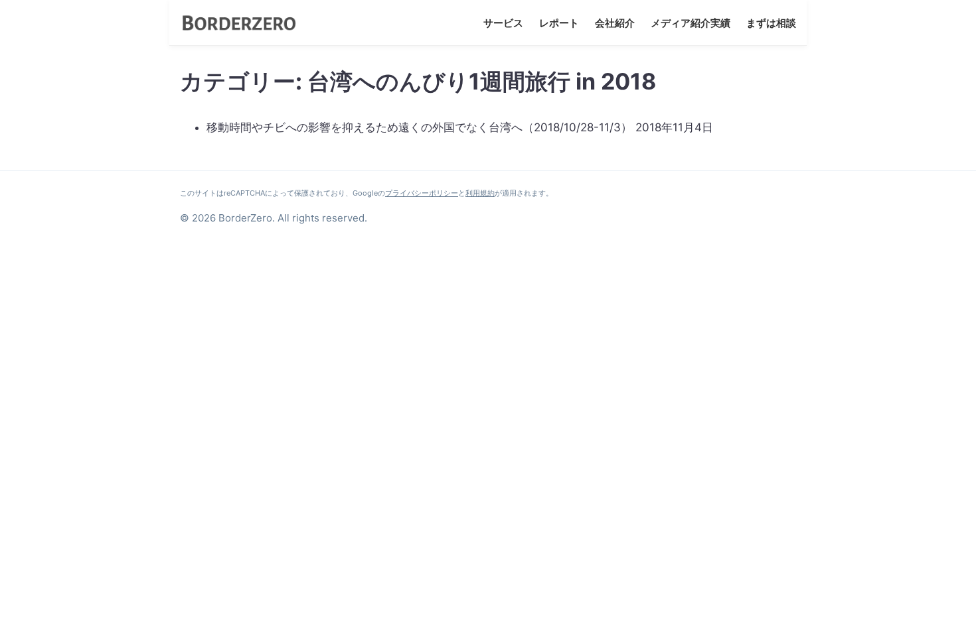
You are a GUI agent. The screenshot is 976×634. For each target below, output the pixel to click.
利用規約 (480, 193)
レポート (559, 23)
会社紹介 (615, 23)
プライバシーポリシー (421, 193)
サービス (503, 23)
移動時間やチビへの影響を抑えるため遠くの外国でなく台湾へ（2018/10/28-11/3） (419, 127)
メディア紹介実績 (690, 23)
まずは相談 (771, 23)
